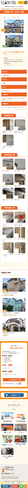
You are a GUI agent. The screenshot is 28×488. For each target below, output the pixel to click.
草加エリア (11, 8)
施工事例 (6, 8)
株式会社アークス (9, 473)
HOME (2, 8)
